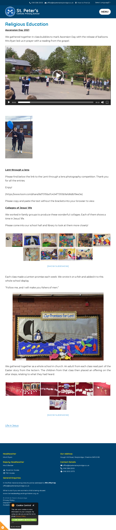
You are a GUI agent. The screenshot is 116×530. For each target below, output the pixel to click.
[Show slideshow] (58, 266)
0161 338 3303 (37, 3)
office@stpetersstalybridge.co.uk (60, 3)
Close (34, 506)
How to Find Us (83, 3)
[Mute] (102, 102)
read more (15, 527)
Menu (105, 11)
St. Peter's (28, 11)
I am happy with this (24, 520)
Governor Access (12, 470)
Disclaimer (7, 503)
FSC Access (10, 473)
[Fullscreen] (107, 102)
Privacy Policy (9, 500)
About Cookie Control (13, 505)
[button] (58, 75)
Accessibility (8, 505)
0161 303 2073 (69, 471)
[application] (58, 75)
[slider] (55, 102)
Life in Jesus (12, 425)
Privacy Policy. (21, 516)
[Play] (8, 102)
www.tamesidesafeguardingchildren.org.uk (20, 493)
